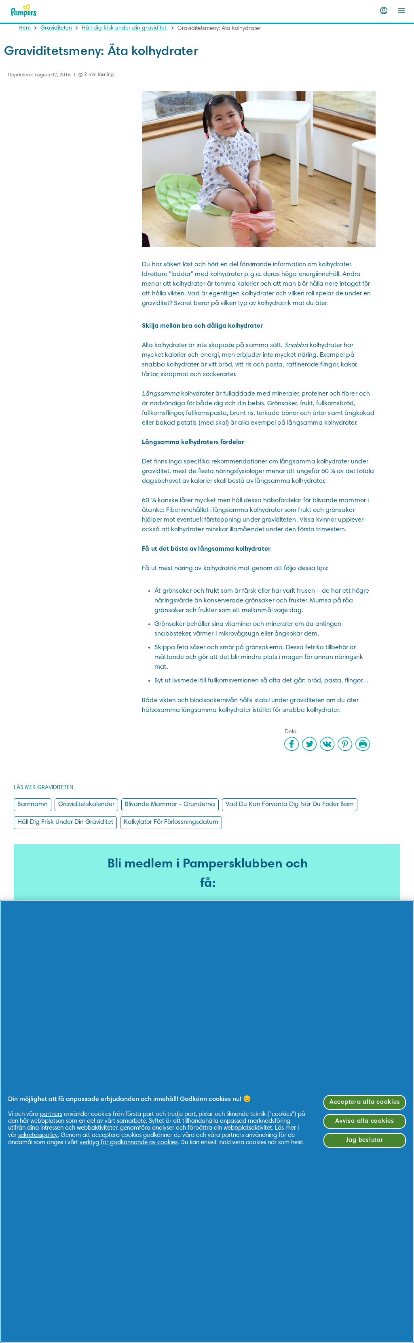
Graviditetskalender (86, 804)
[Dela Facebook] (291, 744)
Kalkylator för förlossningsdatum (171, 822)
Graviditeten (56, 28)
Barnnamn (32, 804)
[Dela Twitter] (309, 744)
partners (51, 1114)
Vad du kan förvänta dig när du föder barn (290, 804)
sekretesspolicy (38, 1135)
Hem (25, 28)
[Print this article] (363, 744)
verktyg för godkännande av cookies (128, 1143)
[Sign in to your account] (384, 10)
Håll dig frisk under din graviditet (125, 28)
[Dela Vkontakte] (327, 744)
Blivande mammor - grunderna (170, 804)
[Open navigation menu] (401, 10)
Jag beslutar (365, 1140)
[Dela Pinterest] (345, 744)
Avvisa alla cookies (364, 1121)
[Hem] (24, 10)
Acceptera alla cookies (365, 1102)
